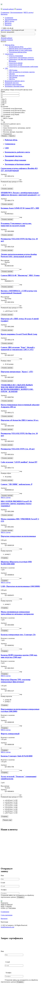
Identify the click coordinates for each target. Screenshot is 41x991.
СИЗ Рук (12, 79)
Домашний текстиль (12, 83)
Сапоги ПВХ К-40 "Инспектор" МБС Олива (20, 275)
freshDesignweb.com (7, 927)
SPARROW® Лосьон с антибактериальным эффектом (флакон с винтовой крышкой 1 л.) (20, 194)
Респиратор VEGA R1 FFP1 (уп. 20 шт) (18, 449)
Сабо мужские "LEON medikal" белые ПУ (19, 462)
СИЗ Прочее (13, 77)
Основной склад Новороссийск (14, 112)
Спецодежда (9, 54)
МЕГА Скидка (8, 118)
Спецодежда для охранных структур (21, 57)
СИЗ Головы (13, 70)
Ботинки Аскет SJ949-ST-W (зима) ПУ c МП (20, 208)
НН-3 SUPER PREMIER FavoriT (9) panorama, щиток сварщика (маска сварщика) (16, 503)
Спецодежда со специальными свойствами (23, 66)
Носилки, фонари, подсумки (13, 132)
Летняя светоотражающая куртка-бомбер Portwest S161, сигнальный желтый (19, 255)
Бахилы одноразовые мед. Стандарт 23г (18, 635)
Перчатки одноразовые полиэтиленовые (18, 536)
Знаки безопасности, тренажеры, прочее (17, 128)
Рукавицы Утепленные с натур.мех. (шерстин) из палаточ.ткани (16, 224)
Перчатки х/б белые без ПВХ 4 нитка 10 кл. (20, 420)
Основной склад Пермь (11, 114)
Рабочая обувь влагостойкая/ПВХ (20, 48)
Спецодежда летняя (15, 65)
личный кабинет (8, 9)
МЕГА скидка (28, 12)
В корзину (5, 558)
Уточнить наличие (7, 188)
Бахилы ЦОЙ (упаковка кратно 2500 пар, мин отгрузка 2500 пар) (19, 656)
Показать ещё (7, 820)
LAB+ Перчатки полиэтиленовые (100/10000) (20, 586)
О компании (5, 12)
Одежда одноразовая (16, 56)
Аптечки (6, 126)
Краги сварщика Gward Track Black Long (19, 334)
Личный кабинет (6, 38)
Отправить (20, 897)
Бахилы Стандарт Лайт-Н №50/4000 (16, 756)
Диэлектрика (7, 130)
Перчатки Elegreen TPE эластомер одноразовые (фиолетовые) (15, 680)
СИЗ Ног (12, 74)
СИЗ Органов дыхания (16, 75)
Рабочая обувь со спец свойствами (20, 50)
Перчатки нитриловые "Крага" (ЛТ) (17, 372)
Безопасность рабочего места (14, 81)
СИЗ (6, 68)
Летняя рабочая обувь (16, 47)
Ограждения (7, 134)
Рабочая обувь (9, 45)
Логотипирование (16, 12)
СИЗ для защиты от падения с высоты (22, 72)
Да (4, 122)
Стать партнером (6, 915)
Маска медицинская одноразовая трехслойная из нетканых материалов (17, 613)
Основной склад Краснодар (12, 108)
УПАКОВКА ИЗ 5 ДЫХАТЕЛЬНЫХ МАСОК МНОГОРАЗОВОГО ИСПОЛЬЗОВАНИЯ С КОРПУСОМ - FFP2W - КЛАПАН (17, 388)
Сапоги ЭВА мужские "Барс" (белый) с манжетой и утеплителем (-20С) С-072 (18, 348)
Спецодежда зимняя (15, 63)
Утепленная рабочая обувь (18, 52)
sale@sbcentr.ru (6, 30)
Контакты (4, 14)
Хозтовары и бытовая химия (14, 86)
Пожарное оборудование (13, 84)
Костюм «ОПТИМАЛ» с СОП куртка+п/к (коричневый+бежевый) (19, 292)
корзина (19, 9)
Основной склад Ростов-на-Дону (14, 110)
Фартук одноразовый (10, 734)
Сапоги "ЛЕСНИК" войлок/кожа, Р (16, 484)
